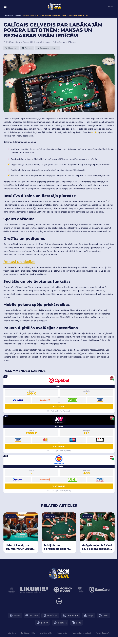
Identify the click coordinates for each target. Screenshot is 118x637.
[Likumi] (34, 590)
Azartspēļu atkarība (103, 633)
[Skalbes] (81, 590)
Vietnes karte (62, 633)
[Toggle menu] (5, 7)
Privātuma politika (28, 633)
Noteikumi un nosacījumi (81, 633)
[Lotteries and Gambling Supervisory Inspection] (11, 590)
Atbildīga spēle (46, 633)
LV (109, 6)
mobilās (95, 132)
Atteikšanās (12, 633)
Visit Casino (59, 406)
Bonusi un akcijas (19, 262)
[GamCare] (100, 590)
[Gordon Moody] (63, 590)
